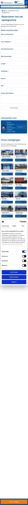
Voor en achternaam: (7, 34)
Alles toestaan (14, 272)
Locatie (3, 63)
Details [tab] (14, 226)
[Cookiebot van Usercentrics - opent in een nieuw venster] (20, 222)
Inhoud (3, 78)
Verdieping (5, 71)
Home (5, 10)
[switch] (24, 256)
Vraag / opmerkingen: (7, 93)
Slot (2, 85)
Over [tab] (23, 226)
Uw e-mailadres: (6, 41)
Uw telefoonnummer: (7, 49)
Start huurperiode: (6, 56)
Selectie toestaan (14, 277)
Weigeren (14, 282)
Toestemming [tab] (5, 226)
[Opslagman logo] (7, 2)
